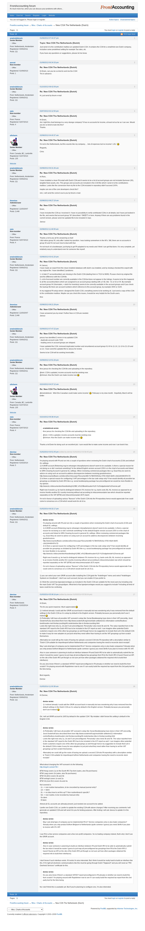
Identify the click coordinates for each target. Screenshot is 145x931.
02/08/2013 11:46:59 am (49, 229)
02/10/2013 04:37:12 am (49, 384)
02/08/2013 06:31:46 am (49, 168)
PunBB (103, 909)
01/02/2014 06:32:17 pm (49, 509)
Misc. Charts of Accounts (42, 25)
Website (52, 15)
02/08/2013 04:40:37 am (49, 135)
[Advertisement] (72, 922)
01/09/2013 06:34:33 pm (49, 62)
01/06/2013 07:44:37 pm (49, 38)
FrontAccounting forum (23, 6)
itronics (13, 200)
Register (36, 15)
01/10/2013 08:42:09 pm (49, 87)
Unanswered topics (127, 20)
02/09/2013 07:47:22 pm (49, 329)
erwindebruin (16, 38)
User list (19, 15)
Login (44, 15)
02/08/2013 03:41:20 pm (49, 257)
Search (28, 15)
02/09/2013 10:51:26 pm (49, 360)
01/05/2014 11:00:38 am (49, 686)
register (121, 30)
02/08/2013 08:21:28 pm (49, 305)
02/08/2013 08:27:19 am (49, 201)
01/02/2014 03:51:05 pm (49, 452)
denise (13, 452)
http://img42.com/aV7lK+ (49, 767)
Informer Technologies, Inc (127, 909)
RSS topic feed (129, 34)
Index (12, 15)
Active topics (114, 20)
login (114, 30)
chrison (13, 135)
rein (12, 111)
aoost (12, 62)
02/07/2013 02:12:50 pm (49, 111)
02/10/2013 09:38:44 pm (49, 417)
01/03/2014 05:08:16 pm (49, 594)
